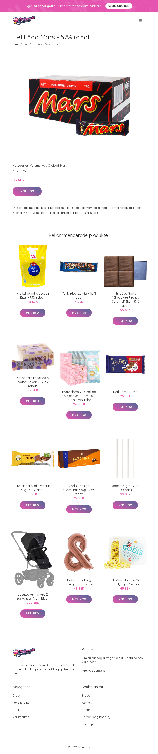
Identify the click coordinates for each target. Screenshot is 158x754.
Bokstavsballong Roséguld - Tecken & (79, 582)
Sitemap (87, 724)
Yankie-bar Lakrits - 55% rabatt (79, 295)
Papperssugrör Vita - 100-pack (125, 488)
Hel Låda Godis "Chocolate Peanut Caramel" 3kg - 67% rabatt (125, 299)
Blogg (86, 695)
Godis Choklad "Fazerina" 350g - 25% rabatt (79, 490)
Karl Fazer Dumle (125, 392)
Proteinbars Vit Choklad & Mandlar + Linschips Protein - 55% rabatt (79, 396)
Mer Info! (27, 191)
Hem (16, 44)
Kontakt (87, 702)
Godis (16, 710)
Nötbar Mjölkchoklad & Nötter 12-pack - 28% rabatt (33, 382)
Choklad (53, 165)
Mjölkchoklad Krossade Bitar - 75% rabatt (32, 295)
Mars (63, 165)
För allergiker (22, 702)
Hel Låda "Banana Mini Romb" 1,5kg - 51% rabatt (125, 582)
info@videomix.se (94, 670)
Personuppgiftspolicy (96, 717)
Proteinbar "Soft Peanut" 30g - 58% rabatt (32, 488)
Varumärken (38, 165)
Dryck (16, 695)
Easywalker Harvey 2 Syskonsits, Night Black (33, 596)
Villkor (86, 710)
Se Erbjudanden (118, 5)
